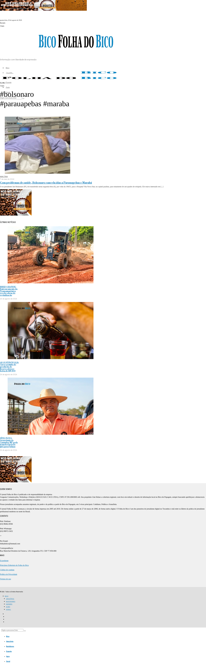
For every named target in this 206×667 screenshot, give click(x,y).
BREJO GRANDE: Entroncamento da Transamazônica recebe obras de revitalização (8, 291)
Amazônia (4, 177)
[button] (25, 630)
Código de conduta (7, 570)
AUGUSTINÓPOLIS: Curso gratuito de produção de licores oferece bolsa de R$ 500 (9, 366)
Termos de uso (5, 579)
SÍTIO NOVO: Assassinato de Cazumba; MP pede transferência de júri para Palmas (9, 442)
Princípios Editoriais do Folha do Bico (14, 565)
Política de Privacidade (8, 574)
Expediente (4, 561)
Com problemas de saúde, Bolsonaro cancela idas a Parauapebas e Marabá (46, 182)
